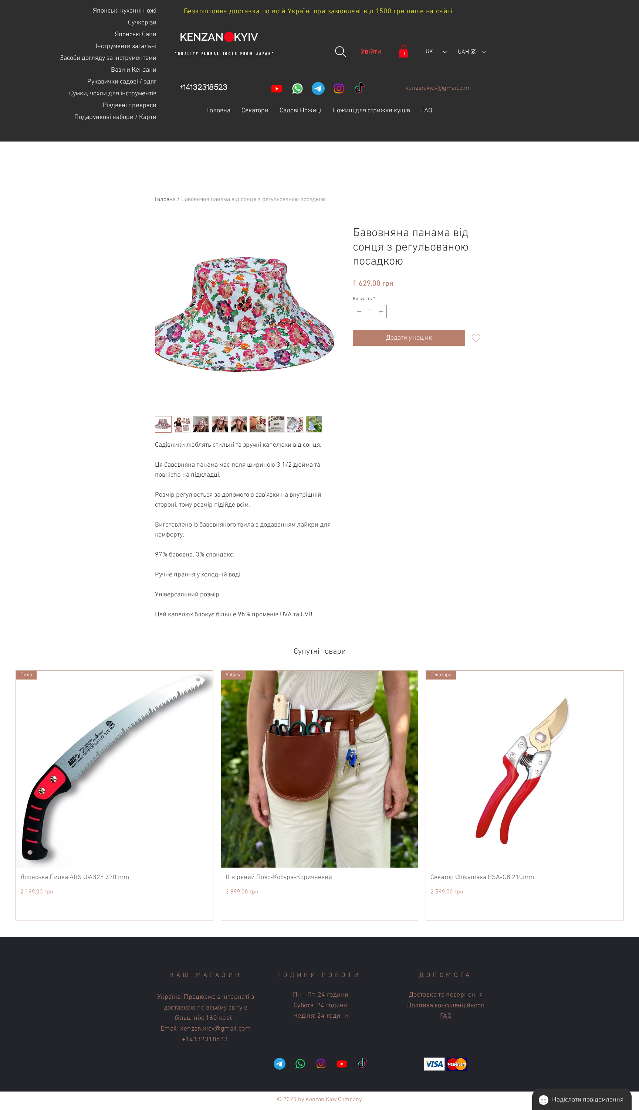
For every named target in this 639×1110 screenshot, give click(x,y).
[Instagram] (338, 88)
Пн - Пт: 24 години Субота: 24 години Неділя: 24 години (320, 1005)
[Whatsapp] (297, 88)
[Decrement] (358, 311)
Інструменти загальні (126, 46)
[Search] (340, 51)
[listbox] (472, 52)
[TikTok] (359, 88)
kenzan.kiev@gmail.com (438, 88)
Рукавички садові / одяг (121, 82)
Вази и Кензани (133, 70)
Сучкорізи (142, 23)
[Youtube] (276, 88)
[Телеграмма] (318, 88)
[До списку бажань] (476, 338)
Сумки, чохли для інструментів (112, 94)
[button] (403, 51)
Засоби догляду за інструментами (108, 58)
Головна (165, 199)
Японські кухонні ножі (124, 11)
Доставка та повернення (446, 995)
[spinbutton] (370, 311)
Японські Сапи (135, 34)
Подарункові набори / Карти (115, 117)
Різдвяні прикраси (129, 105)
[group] (319, 795)
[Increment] (381, 311)
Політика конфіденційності (445, 1005)
